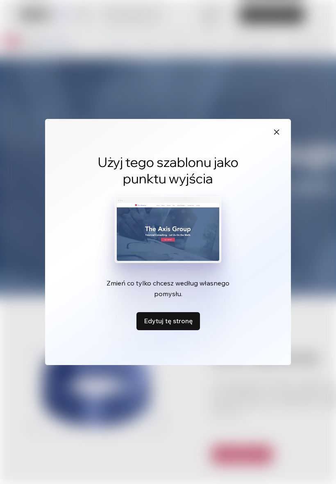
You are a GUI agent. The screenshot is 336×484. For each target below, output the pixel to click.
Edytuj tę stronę (168, 321)
